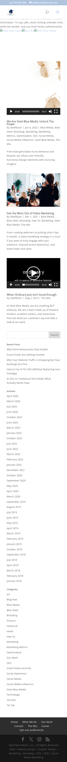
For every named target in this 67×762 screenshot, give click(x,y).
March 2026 (13, 401)
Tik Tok (11, 705)
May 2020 (12, 485)
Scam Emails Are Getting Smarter (26, 354)
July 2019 (12, 512)
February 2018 (15, 575)
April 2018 (12, 565)
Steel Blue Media (44, 139)
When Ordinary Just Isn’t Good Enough (32, 295)
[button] (33, 88)
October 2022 (14, 438)
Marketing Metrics (17, 647)
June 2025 (12, 411)
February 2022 (15, 459)
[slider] (30, 111)
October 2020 (14, 475)
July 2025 (12, 406)
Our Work (12, 657)
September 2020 (16, 480)
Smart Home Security (19, 668)
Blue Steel (12, 220)
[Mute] (50, 111)
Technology (13, 694)
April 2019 (12, 528)
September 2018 (16, 554)
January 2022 (14, 464)
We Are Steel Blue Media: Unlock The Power (30, 123)
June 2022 (12, 449)
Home (10, 631)
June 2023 (12, 422)
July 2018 (12, 559)
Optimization (24, 135)
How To (36, 220)
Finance (11, 620)
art (8, 594)
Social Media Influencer (20, 139)
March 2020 (13, 496)
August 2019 (14, 507)
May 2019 (12, 523)
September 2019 (16, 501)
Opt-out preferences (32, 730)
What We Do (29, 722)
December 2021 (16, 470)
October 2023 (14, 417)
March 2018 (13, 570)
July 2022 (12, 443)
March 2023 (13, 427)
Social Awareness (17, 673)
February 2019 (15, 538)
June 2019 (12, 517)
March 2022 (13, 454)
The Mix (25, 224)
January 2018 (14, 581)
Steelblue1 (16, 127)
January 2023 (14, 433)
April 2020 (12, 491)
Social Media (46, 135)
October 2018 (14, 549)
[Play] (11, 111)
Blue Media (46, 127)
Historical (12, 626)
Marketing (31, 131)
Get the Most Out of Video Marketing (30, 213)
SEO (35, 135)
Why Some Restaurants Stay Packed (27, 349)
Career (45, 726)
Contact (18, 726)
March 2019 (13, 533)
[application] (33, 88)
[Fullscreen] (56, 111)
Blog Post (12, 599)
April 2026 (12, 396)
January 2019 (14, 544)
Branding (19, 131)
